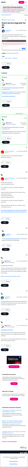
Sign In (21, 2)
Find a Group (14, 399)
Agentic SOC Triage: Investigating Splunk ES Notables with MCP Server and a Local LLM (12, 421)
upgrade (15, 58)
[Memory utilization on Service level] (26, 113)
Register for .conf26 (14, 366)
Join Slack (14, 383)
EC (2, 58)
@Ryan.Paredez (5, 301)
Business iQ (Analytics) (12, 53)
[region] (14, 460)
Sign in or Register (11, 10)
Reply (5, 67)
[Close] (26, 455)
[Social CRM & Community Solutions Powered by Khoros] (23, 447)
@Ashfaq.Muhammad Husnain (11, 87)
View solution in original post (8, 96)
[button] (25, 20)
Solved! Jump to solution (9, 20)
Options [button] (25, 15)
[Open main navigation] (26, 2)
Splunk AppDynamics (6, 14)
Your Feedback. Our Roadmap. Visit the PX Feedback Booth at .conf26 (12, 411)
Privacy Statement (13, 461)
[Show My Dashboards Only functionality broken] (24, 113)
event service (8, 58)
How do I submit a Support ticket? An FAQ (11, 276)
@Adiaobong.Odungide (7, 92)
